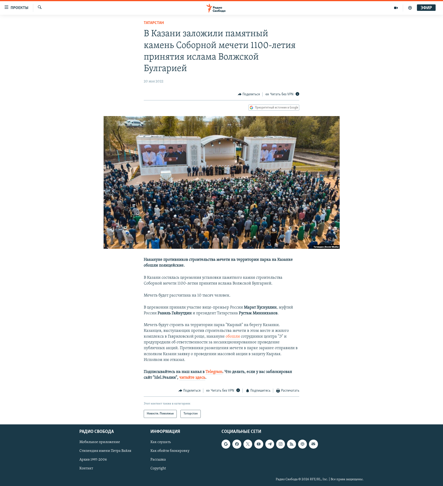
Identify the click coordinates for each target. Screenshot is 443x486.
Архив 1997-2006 (93, 460)
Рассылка (158, 460)
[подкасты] (410, 7)
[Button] (249, 94)
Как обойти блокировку (169, 451)
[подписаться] (313, 444)
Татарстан (154, 23)
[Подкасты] (302, 444)
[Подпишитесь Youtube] (258, 444)
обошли (233, 337)
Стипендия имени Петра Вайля (105, 451)
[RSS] (291, 444)
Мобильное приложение (99, 442)
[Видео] (396, 7)
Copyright (158, 468)
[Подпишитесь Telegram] (269, 444)
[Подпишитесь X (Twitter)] (247, 444)
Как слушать (160, 442)
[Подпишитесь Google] (226, 444)
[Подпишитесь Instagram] (280, 444)
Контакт (86, 468)
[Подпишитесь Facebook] (236, 444)
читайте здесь (192, 378)
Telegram (214, 372)
